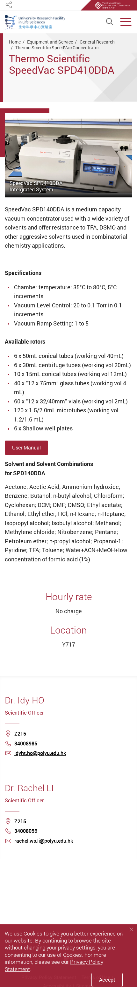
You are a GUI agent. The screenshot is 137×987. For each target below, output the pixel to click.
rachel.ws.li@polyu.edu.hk (43, 840)
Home (15, 42)
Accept (107, 979)
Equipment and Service (50, 42)
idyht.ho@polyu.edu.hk (40, 753)
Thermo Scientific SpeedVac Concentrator (57, 48)
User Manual (26, 447)
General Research (97, 42)
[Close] (131, 929)
